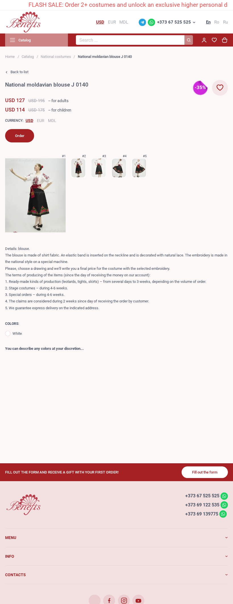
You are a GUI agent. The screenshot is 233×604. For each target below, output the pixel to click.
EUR (40, 120)
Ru (225, 22)
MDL (52, 120)
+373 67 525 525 (174, 22)
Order (19, 136)
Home (10, 56)
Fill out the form (204, 472)
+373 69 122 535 (202, 505)
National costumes (56, 56)
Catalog (28, 56)
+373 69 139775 (201, 513)
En (208, 22)
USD (29, 120)
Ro (216, 22)
